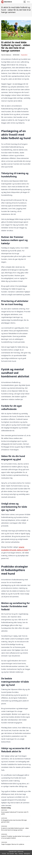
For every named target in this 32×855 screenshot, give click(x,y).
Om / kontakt (10, 853)
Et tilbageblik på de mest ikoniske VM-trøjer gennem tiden (14, 821)
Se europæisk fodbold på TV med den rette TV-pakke (15, 813)
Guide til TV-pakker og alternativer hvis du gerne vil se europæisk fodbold (15, 837)
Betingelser (27, 853)
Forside (4, 853)
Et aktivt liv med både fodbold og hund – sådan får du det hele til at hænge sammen (15, 829)
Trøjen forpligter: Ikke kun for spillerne (12, 844)
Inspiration (24, 55)
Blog (16, 853)
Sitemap (21, 853)
